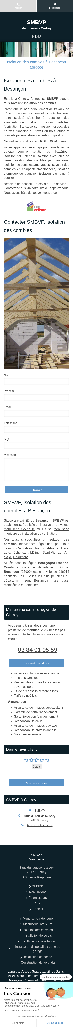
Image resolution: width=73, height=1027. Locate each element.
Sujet (7, 439)
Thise (64, 548)
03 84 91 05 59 (37, 650)
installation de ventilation (39, 533)
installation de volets (54, 524)
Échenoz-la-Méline (26, 552)
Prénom (9, 391)
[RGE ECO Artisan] (36, 206)
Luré (7, 552)
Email (7, 407)
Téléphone (10, 422)
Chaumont (20, 557)
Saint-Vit (49, 552)
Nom (7, 375)
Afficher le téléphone (40, 825)
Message (10, 454)
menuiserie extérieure (19, 529)
